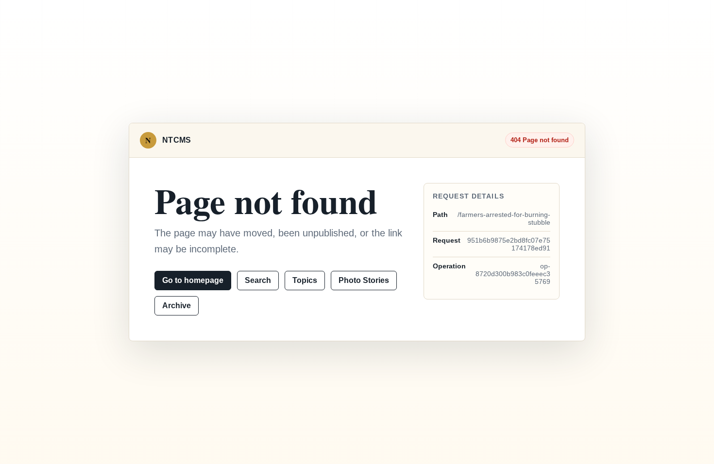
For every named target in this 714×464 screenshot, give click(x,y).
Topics (304, 280)
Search (258, 280)
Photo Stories (364, 280)
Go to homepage (192, 280)
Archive (176, 305)
